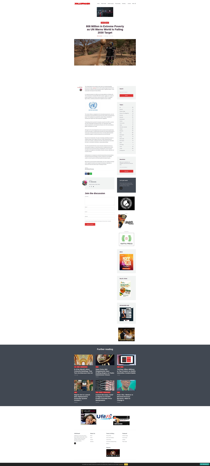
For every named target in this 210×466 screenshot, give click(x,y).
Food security (117, 3)
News (107, 22)
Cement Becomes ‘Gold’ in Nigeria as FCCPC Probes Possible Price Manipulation (104, 397)
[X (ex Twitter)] (121, 188)
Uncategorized (122, 150)
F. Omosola (92, 182)
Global (103, 22)
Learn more (121, 464)
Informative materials (107, 392)
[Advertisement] (105, 75)
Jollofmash (101, 462)
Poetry (121, 136)
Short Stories (122, 140)
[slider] (112, 455)
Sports (121, 142)
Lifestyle (123, 439)
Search (126, 95)
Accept (126, 464)
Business (121, 109)
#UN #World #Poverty (89, 169)
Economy (121, 115)
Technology (122, 144)
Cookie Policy (108, 439)
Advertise (91, 441)
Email (86, 211)
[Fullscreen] (118, 455)
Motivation (121, 130)
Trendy (121, 148)
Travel (121, 146)
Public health (103, 3)
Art (120, 107)
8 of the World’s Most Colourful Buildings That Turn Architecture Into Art (83, 371)
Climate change (111, 3)
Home (98, 3)
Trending (123, 3)
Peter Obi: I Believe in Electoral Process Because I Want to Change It (125, 397)
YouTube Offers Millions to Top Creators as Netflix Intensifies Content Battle (126, 371)
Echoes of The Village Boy (124, 113)
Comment (86, 196)
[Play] (107, 455)
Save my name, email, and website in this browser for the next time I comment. (98, 221)
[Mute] (116, 455)
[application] (113, 453)
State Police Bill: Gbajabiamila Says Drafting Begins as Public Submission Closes (105, 372)
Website (86, 216)
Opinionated (122, 134)
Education (121, 117)
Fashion (121, 121)
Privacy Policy (108, 435)
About (91, 435)
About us (107, 443)
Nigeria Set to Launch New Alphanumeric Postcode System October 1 (82, 397)
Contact (129, 3)
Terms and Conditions (110, 437)
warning (94, 87)
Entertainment (122, 119)
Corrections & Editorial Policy (111, 441)
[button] (113, 453)
